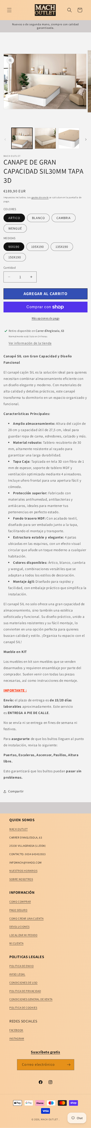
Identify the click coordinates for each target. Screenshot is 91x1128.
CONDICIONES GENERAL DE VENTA (30, 999)
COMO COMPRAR (20, 901)
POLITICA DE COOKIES (23, 1007)
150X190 (14, 257)
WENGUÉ (15, 228)
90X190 (13, 247)
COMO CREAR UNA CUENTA (26, 918)
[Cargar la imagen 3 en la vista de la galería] (68, 138)
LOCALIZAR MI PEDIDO (23, 935)
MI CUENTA (16, 943)
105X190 (37, 247)
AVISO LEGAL (17, 974)
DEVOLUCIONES (19, 926)
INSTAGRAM (16, 1038)
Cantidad (10, 268)
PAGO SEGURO (18, 910)
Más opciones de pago (46, 318)
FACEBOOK (16, 1030)
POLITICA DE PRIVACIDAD (25, 991)
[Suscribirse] (69, 1064)
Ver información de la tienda (30, 343)
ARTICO (14, 218)
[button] (9, 10)
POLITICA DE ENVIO (21, 966)
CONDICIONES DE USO (23, 982)
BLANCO (38, 218)
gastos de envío (40, 197)
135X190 (62, 247)
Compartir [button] (16, 791)
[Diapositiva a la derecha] (86, 139)
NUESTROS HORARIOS (23, 870)
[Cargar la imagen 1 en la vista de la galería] (21, 138)
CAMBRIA (63, 218)
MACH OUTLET (18, 829)
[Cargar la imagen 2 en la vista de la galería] (45, 138)
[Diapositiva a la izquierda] (5, 139)
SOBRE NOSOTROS (21, 879)
